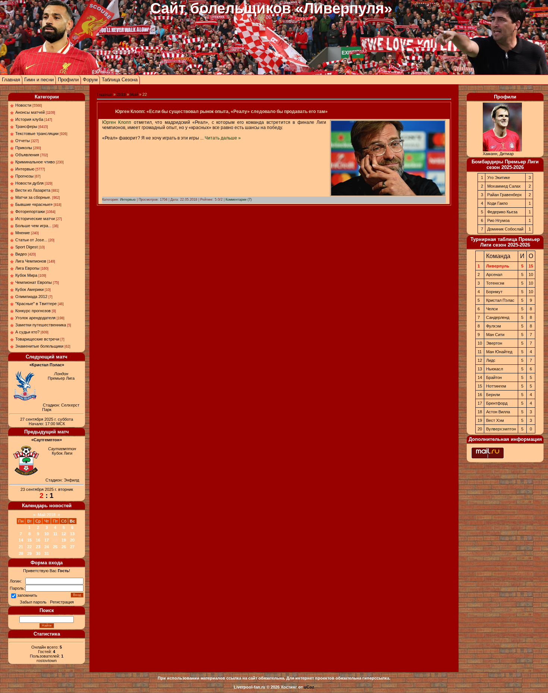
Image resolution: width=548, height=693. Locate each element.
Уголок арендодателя (35, 318)
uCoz (309, 687)
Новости (23, 105)
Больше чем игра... (33, 225)
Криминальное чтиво (35, 162)
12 (64, 533)
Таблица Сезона (120, 79)
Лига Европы (27, 268)
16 (38, 540)
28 (21, 553)
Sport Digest (26, 247)
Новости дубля (29, 183)
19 (64, 540)
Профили (68, 79)
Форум (90, 79)
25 (55, 547)
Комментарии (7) (239, 199)
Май (134, 94)
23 (38, 547)
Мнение (22, 233)
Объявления (27, 155)
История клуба (29, 119)
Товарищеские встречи (37, 339)
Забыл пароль (33, 602)
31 (46, 553)
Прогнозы (24, 176)
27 (72, 547)
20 (72, 540)
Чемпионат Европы (33, 282)
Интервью (24, 169)
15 (29, 540)
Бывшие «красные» (34, 204)
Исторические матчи (35, 218)
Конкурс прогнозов (33, 310)
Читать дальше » (223, 138)
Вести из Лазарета (32, 190)
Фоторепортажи (30, 211)
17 (46, 540)
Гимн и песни (39, 79)
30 (38, 553)
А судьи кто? (27, 332)
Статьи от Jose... (31, 240)
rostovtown (47, 660)
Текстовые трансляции (37, 133)
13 (72, 533)
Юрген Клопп (116, 122)
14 (21, 540)
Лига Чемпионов (30, 261)
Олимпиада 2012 (31, 296)
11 (55, 533)
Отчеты (22, 140)
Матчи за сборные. (33, 197)
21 (21, 547)
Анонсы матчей (30, 112)
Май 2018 (47, 514)
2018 (121, 94)
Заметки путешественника (40, 325)
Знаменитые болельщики (39, 346)
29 (29, 553)
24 (46, 547)
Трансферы (26, 126)
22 (29, 547)
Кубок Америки (29, 289)
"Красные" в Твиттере (36, 303)
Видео (21, 254)
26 (64, 547)
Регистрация (62, 602)
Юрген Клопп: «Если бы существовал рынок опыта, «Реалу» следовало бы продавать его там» (221, 111)
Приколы (23, 147)
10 (46, 533)
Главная (11, 79)
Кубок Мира (26, 275)
